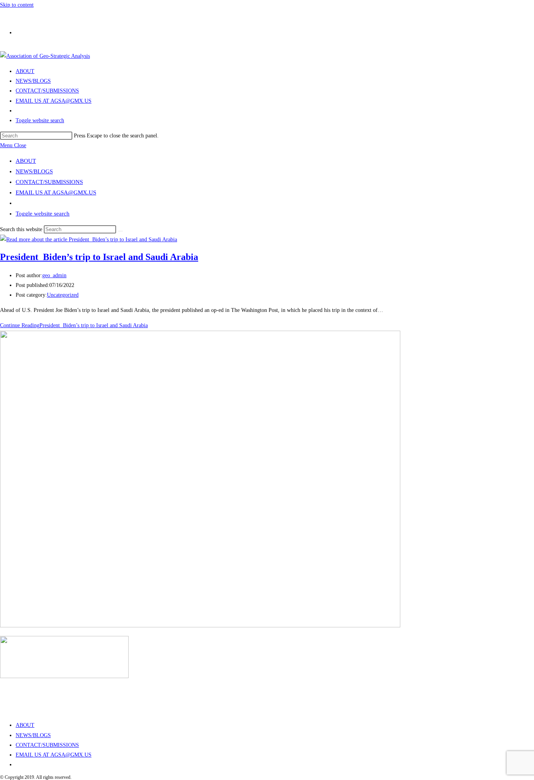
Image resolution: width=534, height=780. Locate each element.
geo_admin (54, 275)
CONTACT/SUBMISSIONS (49, 182)
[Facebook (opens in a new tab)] (19, 30)
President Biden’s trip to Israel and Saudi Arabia (99, 257)
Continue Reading (74, 325)
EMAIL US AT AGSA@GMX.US (56, 192)
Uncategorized (63, 295)
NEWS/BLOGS (34, 171)
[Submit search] (120, 231)
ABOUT (26, 161)
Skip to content (17, 5)
